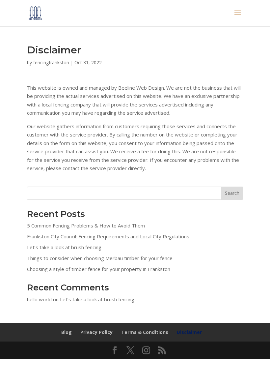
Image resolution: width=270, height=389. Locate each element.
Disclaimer (189, 332)
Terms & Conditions (144, 332)
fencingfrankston (51, 62)
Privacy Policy (96, 332)
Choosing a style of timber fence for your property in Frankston (98, 269)
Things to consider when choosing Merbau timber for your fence (100, 258)
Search (232, 193)
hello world (39, 299)
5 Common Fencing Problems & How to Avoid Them (86, 225)
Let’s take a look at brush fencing (64, 247)
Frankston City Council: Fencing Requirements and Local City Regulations (108, 236)
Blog (66, 332)
